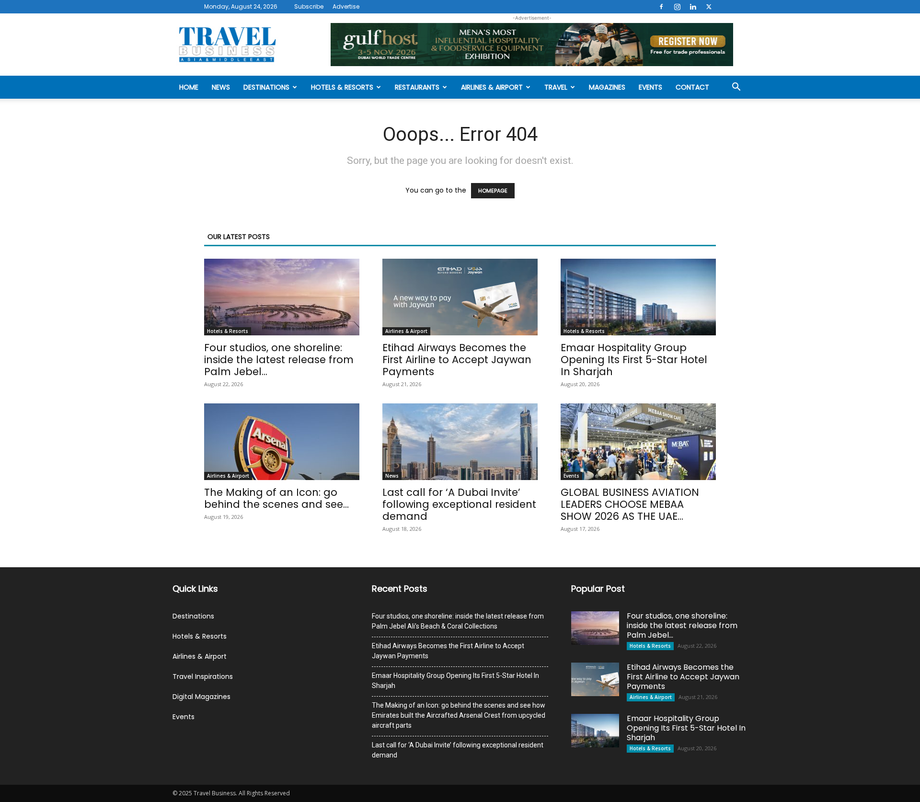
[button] (736, 87)
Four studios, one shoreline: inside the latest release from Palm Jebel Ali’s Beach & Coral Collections (458, 621)
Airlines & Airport (492, 87)
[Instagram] (677, 6)
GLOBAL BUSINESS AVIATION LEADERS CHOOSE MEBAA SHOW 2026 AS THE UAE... (630, 504)
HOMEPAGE (492, 191)
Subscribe (308, 6)
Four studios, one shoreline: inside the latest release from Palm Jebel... (279, 359)
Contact (692, 87)
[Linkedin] (693, 6)
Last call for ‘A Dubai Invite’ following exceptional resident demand (459, 504)
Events (650, 87)
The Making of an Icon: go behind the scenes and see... (276, 498)
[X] (709, 6)
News (221, 87)
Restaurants (417, 87)
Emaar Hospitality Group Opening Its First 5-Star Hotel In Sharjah (634, 359)
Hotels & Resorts (342, 87)
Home (188, 87)
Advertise (346, 6)
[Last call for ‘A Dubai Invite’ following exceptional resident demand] (460, 441)
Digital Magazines (201, 696)
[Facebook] (661, 6)
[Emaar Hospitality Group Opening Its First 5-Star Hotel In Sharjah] (638, 297)
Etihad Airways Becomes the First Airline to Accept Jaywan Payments (456, 359)
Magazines (607, 87)
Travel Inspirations (202, 676)
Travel (555, 87)
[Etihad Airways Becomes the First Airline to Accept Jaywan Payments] (460, 297)
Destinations (266, 87)
